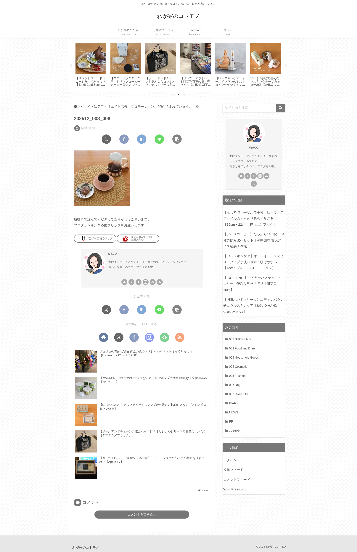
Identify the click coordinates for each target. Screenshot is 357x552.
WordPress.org (234, 489)
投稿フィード (233, 470)
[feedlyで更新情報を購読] (153, 282)
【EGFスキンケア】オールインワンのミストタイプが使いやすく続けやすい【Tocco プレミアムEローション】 (253, 262)
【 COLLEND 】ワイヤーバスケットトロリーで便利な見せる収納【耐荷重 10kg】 (252, 284)
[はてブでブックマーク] (141, 139)
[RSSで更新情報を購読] (160, 282)
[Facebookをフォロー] (138, 282)
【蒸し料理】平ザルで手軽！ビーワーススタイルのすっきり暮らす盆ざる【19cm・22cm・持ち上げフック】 (253, 218)
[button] (177, 139)
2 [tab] (178, 95)
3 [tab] (184, 95)
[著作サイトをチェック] (124, 282)
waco (112, 253)
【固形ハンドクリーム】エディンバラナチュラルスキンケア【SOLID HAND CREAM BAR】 (253, 306)
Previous (71, 66)
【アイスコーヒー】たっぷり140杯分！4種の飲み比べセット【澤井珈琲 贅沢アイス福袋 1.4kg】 (253, 240)
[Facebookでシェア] (124, 139)
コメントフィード (236, 480)
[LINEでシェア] (159, 139)
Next (286, 66)
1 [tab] (173, 95)
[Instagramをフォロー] (146, 282)
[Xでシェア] (106, 139)
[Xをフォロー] (131, 282)
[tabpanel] (91, 65)
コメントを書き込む (142, 514)
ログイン (230, 460)
